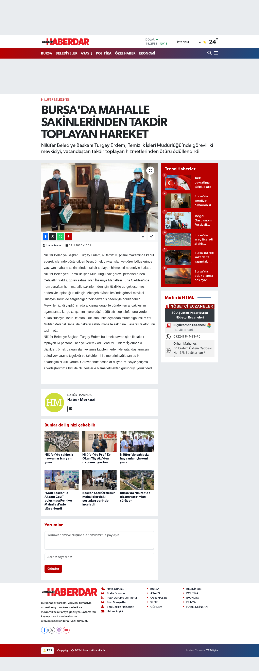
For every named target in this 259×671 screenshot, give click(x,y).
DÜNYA (191, 602)
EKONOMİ (147, 53)
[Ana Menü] (215, 53)
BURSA (46, 53)
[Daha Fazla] (68, 236)
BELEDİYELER (66, 53)
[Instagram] (59, 630)
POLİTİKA (103, 53)
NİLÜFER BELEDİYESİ (55, 100)
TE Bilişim (212, 650)
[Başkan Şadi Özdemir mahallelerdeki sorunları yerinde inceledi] (99, 480)
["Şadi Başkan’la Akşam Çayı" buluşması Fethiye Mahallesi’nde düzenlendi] (62, 480)
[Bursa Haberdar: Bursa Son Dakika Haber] (65, 41)
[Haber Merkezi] (54, 402)
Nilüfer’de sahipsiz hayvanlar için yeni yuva (59, 458)
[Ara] (209, 53)
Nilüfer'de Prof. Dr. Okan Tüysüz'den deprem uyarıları (96, 458)
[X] (51, 630)
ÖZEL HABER (125, 53)
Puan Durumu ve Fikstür (122, 597)
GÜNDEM (156, 606)
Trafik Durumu (116, 593)
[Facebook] (44, 630)
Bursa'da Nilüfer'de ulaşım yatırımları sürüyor (135, 496)
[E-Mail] (70, 409)
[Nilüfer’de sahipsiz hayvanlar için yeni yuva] (62, 441)
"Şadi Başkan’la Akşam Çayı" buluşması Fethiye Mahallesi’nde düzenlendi (58, 500)
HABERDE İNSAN (197, 606)
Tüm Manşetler (117, 602)
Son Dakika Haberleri (120, 606)
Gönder (53, 569)
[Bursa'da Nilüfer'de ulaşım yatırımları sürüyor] (137, 480)
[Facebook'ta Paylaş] (45, 236)
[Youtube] (66, 630)
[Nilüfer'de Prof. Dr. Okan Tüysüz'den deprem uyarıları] (99, 441)
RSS (49, 650)
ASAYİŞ (86, 53)
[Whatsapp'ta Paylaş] (60, 236)
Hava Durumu (115, 588)
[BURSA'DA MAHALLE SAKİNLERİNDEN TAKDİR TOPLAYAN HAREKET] (99, 197)
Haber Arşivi (115, 611)
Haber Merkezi (55, 245)
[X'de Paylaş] (52, 236)
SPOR (154, 602)
